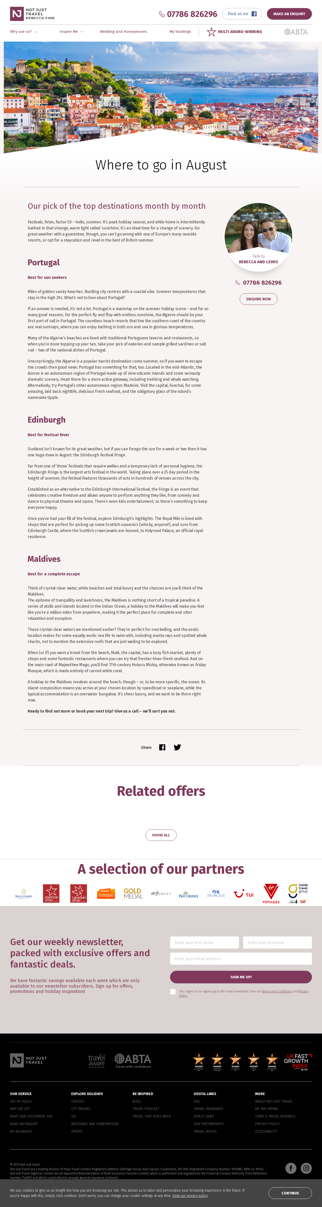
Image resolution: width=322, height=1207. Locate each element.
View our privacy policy (190, 1196)
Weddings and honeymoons (95, 1124)
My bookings (180, 31)
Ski (73, 1116)
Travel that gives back (152, 1116)
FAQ (196, 1101)
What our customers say (31, 1116)
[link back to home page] (28, 1060)
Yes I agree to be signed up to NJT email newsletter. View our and (243, 994)
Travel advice (205, 1131)
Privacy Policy (267, 1124)
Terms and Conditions (277, 991)
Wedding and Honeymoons (123, 31)
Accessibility (266, 1131)
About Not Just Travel (274, 1101)
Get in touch (20, 1101)
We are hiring (266, 1109)
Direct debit (204, 1116)
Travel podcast (146, 1109)
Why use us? (20, 1109)
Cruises (77, 1101)
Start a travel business (275, 1116)
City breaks (80, 1109)
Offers (77, 1131)
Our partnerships (209, 1124)
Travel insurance (208, 1109)
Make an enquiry (24, 1124)
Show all (161, 835)
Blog (137, 1101)
